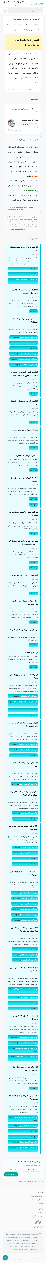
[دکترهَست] (36, 4)
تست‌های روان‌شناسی (36, 1199)
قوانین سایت (39, 1212)
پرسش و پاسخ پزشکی (34, 1181)
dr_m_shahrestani (15, 130)
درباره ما (41, 1203)
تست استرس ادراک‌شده (13, 1170)
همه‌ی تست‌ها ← (11, 1174)
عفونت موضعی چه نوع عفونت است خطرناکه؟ (26, 30)
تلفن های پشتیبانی (37, 1216)
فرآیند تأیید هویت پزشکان (18, 229)
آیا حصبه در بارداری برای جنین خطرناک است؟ (26, 19)
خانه (42, 1181)
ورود (14, 5)
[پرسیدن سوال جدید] (5, 1257)
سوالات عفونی (22, 1181)
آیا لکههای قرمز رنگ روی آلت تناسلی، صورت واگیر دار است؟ (21, 24)
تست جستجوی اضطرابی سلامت (31, 1170)
